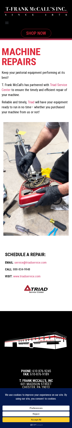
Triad (31, 102)
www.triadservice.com (27, 276)
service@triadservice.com (30, 262)
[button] (7, 23)
